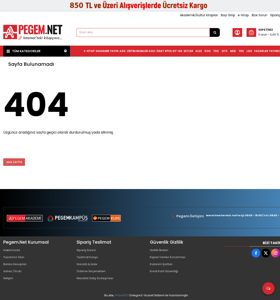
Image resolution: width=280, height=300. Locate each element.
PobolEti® (122, 295)
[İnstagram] (275, 253)
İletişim (8, 278)
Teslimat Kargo (87, 257)
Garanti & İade (87, 264)
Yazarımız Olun (13, 257)
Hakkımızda (11, 250)
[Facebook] (256, 253)
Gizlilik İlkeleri (159, 250)
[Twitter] (265, 253)
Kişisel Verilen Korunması (167, 257)
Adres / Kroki (12, 271)
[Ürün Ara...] (215, 32)
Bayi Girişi (228, 15)
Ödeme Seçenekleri (91, 271)
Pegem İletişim (190, 216)
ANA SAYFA (14, 162)
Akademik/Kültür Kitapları (199, 15)
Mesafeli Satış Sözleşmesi (95, 278)
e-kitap (243, 15)
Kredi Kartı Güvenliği (164, 271)
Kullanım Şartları (161, 264)
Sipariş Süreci (86, 250)
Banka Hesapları (15, 264)
